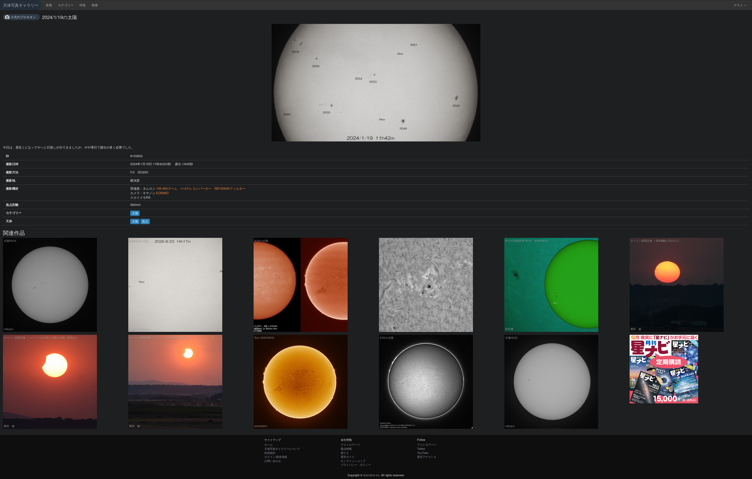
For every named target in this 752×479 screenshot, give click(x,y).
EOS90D (162, 193)
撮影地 (10, 180)
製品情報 (346, 448)
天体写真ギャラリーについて (282, 448)
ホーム (268, 444)
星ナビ (345, 453)
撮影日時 (12, 164)
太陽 (135, 213)
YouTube (422, 453)
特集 (83, 5)
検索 (95, 5)
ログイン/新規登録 (275, 457)
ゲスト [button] (738, 5)
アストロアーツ (350, 444)
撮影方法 (12, 172)
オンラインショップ (353, 461)
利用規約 (269, 453)
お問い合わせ (272, 461)
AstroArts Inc (371, 475)
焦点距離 (12, 205)
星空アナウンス (426, 457)
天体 (9, 221)
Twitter (421, 448)
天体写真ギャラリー (20, 5)
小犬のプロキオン (23, 17)
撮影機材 (12, 188)
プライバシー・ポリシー (356, 465)
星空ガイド (347, 457)
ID (7, 156)
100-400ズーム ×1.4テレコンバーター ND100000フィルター (200, 188)
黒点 (145, 221)
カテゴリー (66, 5)
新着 (49, 5)
